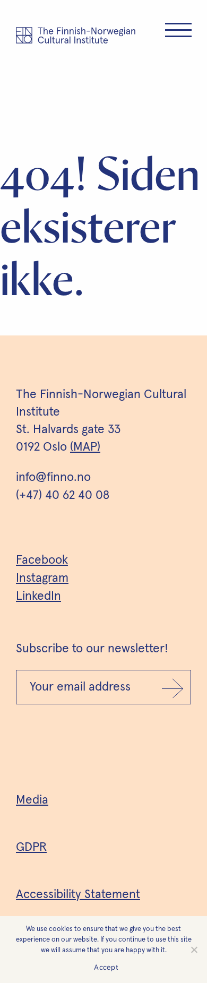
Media (32, 800)
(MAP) (85, 447)
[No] (193, 949)
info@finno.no (53, 477)
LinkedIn (38, 596)
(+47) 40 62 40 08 (62, 495)
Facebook (42, 560)
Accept (106, 967)
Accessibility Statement (78, 895)
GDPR (31, 847)
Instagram (42, 578)
